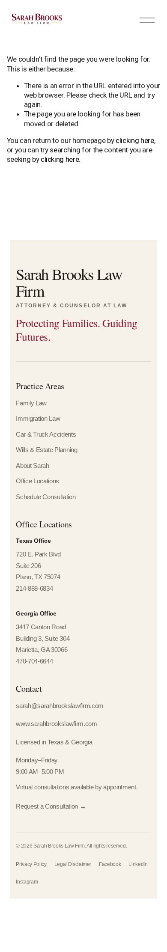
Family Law (31, 403)
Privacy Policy (31, 864)
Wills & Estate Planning (46, 449)
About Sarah (32, 465)
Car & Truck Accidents (46, 434)
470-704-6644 (34, 661)
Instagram (27, 882)
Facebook (110, 864)
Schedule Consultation (45, 497)
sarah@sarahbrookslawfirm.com (59, 705)
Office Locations (37, 481)
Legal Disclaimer (73, 864)
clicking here (135, 140)
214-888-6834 (34, 588)
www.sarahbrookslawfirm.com (56, 723)
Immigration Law (38, 418)
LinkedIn (137, 864)
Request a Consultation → (51, 806)
